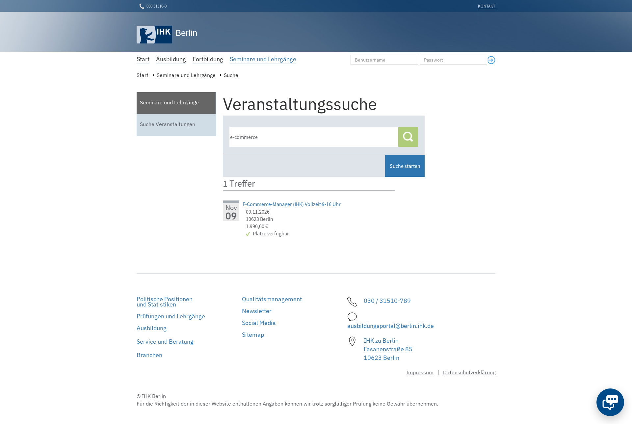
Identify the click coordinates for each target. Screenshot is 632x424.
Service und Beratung (165, 341)
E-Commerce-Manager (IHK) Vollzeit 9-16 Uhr (292, 204)
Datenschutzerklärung (469, 372)
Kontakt (486, 6)
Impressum (420, 372)
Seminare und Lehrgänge (186, 75)
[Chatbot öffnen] (610, 402)
